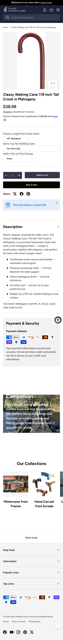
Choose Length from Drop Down (21, 133)
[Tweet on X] (14, 193)
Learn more (46, 2)
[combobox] (31, 17)
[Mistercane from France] (15, 484)
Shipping (7, 111)
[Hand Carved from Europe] (44, 484)
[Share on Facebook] (21, 193)
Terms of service (19, 621)
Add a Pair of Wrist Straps (18, 153)
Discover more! (18, 438)
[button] (51, 9)
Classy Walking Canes (19, 616)
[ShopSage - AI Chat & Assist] (57, 625)
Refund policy (34, 621)
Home (5, 27)
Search (6, 621)
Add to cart (42, 175)
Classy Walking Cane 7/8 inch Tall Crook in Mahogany (33, 27)
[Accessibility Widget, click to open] (58, 320)
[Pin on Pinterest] (28, 193)
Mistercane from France (16, 504)
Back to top (31, 537)
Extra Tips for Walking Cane (19, 143)
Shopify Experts (46, 616)
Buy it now (31, 184)
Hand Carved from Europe (44, 504)
